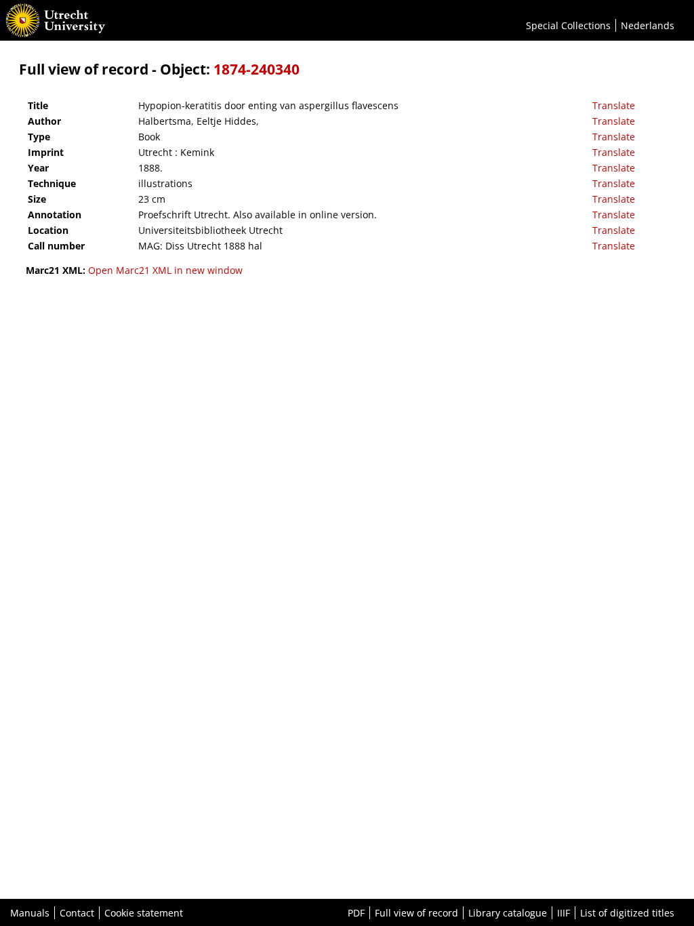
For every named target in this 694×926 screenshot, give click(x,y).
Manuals (29, 912)
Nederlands (647, 25)
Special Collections (568, 25)
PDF (356, 912)
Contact (77, 912)
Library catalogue (507, 912)
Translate (613, 105)
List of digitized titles (627, 912)
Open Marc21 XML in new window (165, 270)
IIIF (563, 912)
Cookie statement (143, 912)
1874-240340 (256, 69)
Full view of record (416, 912)
